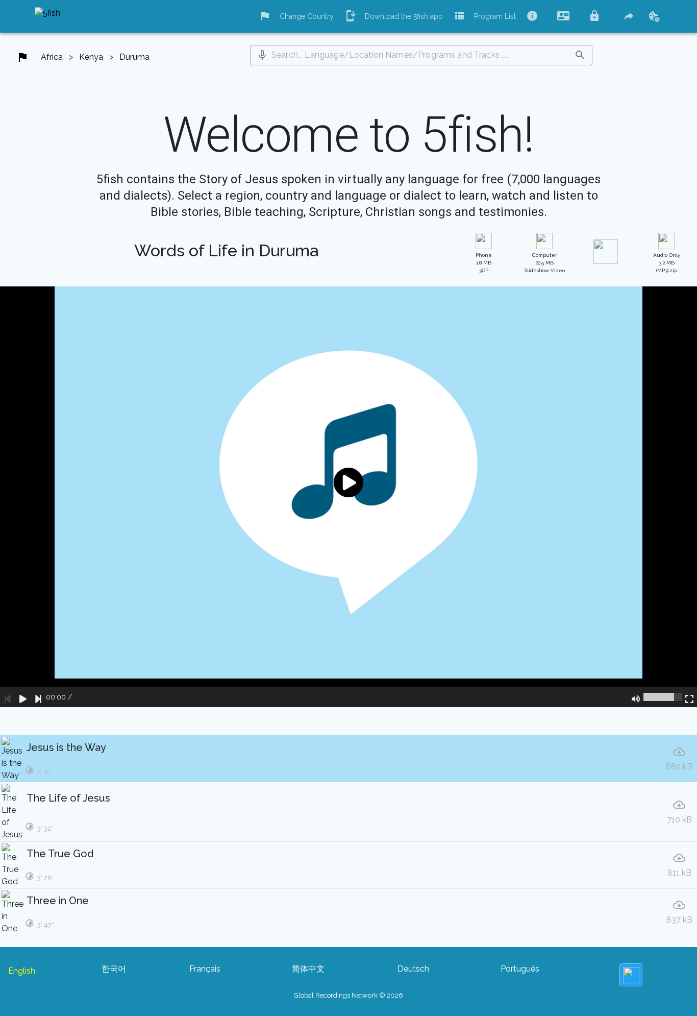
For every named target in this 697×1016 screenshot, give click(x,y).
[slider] (662, 697)
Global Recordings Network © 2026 (348, 995)
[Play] (23, 697)
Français (204, 969)
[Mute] (635, 697)
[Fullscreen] (689, 697)
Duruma (134, 57)
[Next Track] (38, 697)
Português (520, 969)
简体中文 (308, 969)
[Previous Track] (7, 697)
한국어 (114, 969)
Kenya (91, 57)
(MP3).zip (666, 262)
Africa (52, 57)
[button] (262, 55)
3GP (484, 262)
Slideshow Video (545, 262)
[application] (348, 496)
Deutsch (413, 969)
